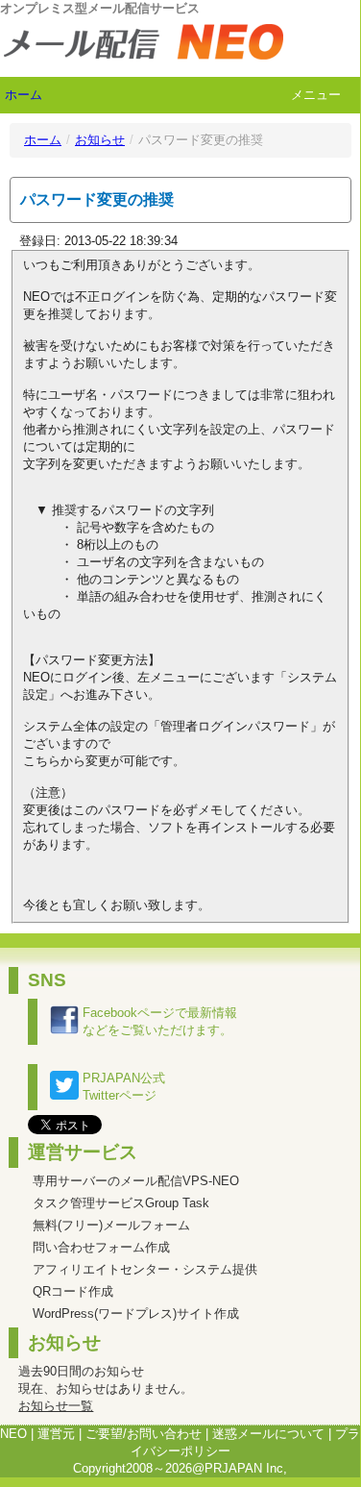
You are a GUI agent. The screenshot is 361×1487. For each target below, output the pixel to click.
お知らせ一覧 (55, 1406)
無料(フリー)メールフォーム (111, 1225)
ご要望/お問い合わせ (143, 1433)
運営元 (56, 1433)
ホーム (23, 94)
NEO (13, 1433)
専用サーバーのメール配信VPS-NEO (136, 1181)
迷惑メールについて (268, 1433)
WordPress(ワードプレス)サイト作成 (136, 1313)
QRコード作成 (73, 1291)
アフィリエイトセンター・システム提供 (145, 1269)
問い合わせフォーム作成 (101, 1247)
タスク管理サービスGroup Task (121, 1203)
